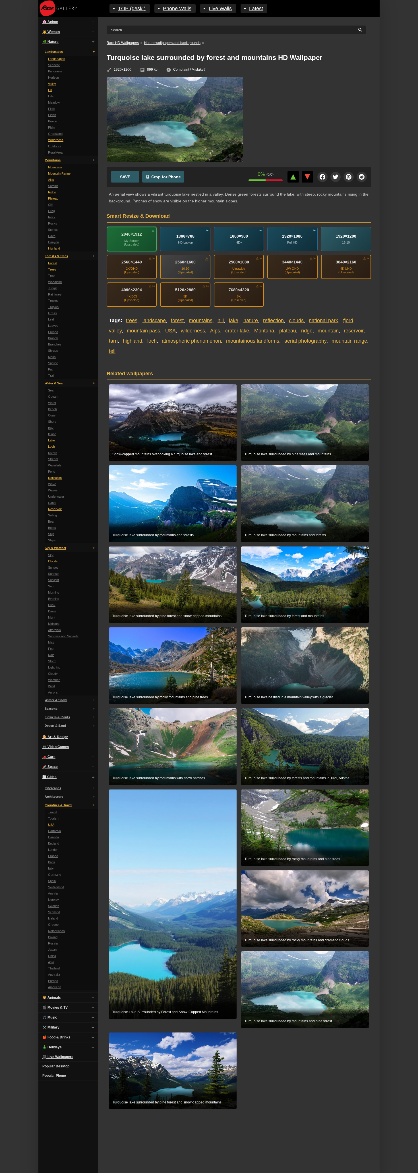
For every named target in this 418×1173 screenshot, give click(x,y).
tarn (113, 341)
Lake (51, 440)
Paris (51, 862)
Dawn (52, 611)
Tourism (53, 818)
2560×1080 (239, 262)
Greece (53, 924)
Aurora (52, 692)
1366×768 (185, 236)
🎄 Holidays (52, 1047)
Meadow (54, 102)
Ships (52, 540)
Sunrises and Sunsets (63, 636)
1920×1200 (346, 236)
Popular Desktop (55, 1066)
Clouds (53, 561)
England (53, 843)
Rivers (52, 452)
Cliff (50, 204)
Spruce (53, 363)
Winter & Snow (56, 700)
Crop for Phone (166, 177)
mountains (200, 320)
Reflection (55, 477)
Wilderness (55, 140)
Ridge (52, 192)
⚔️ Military (50, 1027)
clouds (296, 320)
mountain (328, 331)
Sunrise (53, 573)
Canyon (53, 242)
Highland (54, 248)
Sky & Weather (55, 548)
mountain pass (143, 331)
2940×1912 (131, 234)
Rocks (52, 223)
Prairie (52, 121)
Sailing (52, 515)
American (54, 987)
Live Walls (220, 8)
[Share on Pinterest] (348, 177)
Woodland (55, 282)
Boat (51, 521)
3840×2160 (346, 262)
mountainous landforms (252, 341)
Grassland (55, 133)
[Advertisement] (311, 118)
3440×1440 (292, 262)
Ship (51, 534)
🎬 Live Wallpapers (57, 1057)
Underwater (56, 496)
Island (52, 434)
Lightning (54, 667)
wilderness (193, 331)
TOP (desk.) (132, 8)
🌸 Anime (50, 22)
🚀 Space (50, 767)
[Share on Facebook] (322, 177)
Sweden (53, 906)
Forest (52, 263)
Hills (51, 96)
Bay (50, 428)
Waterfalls (55, 465)
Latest (256, 8)
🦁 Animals (51, 998)
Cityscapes (53, 788)
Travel (52, 812)
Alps (51, 179)
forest (177, 320)
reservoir (353, 331)
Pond (51, 471)
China (52, 956)
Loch (51, 446)
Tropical (53, 307)
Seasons (51, 708)
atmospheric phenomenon (191, 341)
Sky (50, 555)
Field (51, 108)
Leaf (51, 319)
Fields (52, 115)
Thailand (54, 968)
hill (221, 320)
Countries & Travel (58, 805)
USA (51, 824)
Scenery (54, 65)
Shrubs (53, 350)
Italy (51, 868)
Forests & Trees (56, 256)
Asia (51, 962)
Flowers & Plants (57, 717)
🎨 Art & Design (55, 737)
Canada (53, 837)
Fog (50, 648)
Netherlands (56, 931)
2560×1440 (131, 262)
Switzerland (56, 887)
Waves (53, 490)
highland (132, 341)
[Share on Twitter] (335, 177)
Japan (52, 949)
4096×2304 (131, 290)
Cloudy (53, 673)
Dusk (51, 605)
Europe (53, 981)
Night (51, 617)
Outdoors (54, 146)
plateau (287, 331)
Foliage (53, 332)
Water (52, 403)
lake (233, 320)
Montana (264, 331)
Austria (53, 893)
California (54, 831)
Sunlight (53, 580)
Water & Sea (54, 383)
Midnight (53, 623)
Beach (52, 409)
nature (250, 320)
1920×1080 (292, 236)
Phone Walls (177, 8)
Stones (53, 229)
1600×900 (239, 236)
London (53, 849)
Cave (51, 236)
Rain (51, 655)
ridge (307, 331)
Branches (54, 344)
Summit (53, 186)
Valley (52, 83)
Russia (53, 943)
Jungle (52, 288)
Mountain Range (59, 173)
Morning (53, 592)
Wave (52, 484)
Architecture (54, 796)
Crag (51, 211)
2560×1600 (185, 262)
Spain (52, 881)
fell (112, 351)
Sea (50, 390)
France (53, 856)
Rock (51, 217)
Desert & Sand (55, 725)
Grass (52, 313)
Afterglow (54, 630)
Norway (53, 899)
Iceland (53, 918)
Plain (51, 127)
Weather (54, 680)
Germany (54, 874)
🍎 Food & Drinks (56, 1037)
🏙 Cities (49, 777)
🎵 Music (49, 1017)
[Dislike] (307, 177)
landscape (154, 320)
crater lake (237, 331)
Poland (52, 937)
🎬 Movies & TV (55, 1007)
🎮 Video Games (55, 747)
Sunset (53, 567)
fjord (348, 320)
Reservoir (55, 509)
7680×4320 (239, 290)
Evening (53, 598)
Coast (52, 415)
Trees (52, 269)
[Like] (293, 177)
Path (51, 369)
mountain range (349, 341)
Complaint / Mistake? (189, 70)
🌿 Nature (50, 42)
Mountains (53, 160)
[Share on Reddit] (362, 177)
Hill (50, 90)
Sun (50, 586)
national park (323, 320)
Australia (54, 974)
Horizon (53, 77)
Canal (52, 502)
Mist (51, 642)
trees (131, 320)
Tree (51, 275)
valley (115, 331)
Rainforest (55, 294)
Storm (52, 661)
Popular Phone (54, 1076)
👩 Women (51, 32)
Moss (52, 357)
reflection (273, 320)
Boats (52, 527)
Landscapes (54, 51)
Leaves (53, 325)
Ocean (52, 396)
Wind (51, 686)
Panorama (55, 71)
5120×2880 (185, 290)
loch (152, 341)
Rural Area (55, 152)
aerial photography (305, 341)
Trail (51, 375)
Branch (53, 338)
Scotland (54, 912)
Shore (52, 421)
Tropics (53, 300)
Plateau (53, 198)
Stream (53, 459)
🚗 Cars (48, 757)
